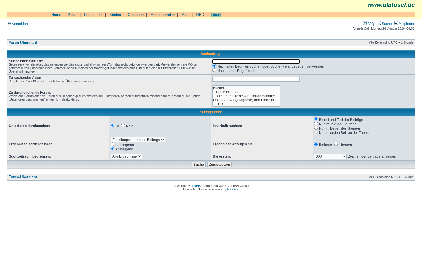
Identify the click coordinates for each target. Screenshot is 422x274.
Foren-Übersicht (23, 43)
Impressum (93, 15)
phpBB (195, 185)
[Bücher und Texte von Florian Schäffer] (246, 96)
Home (56, 15)
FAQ (370, 24)
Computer (136, 15)
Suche (386, 24)
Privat (73, 15)
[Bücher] (246, 88)
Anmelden (19, 24)
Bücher (115, 15)
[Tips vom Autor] (246, 92)
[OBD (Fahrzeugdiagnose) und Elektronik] (246, 100)
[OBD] (246, 104)
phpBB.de (232, 189)
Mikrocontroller (162, 15)
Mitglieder (406, 24)
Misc (185, 15)
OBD (200, 15)
